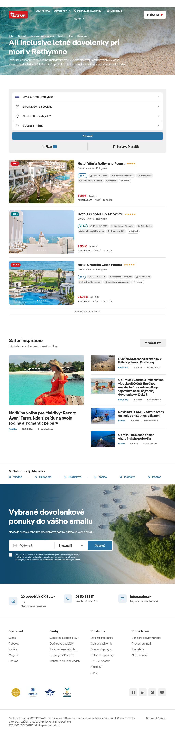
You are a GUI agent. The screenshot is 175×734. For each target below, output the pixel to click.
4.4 (84, 226)
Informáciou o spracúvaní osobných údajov (62, 559)
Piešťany (129, 477)
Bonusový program (102, 649)
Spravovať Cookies (156, 718)
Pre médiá (138, 649)
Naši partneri (139, 655)
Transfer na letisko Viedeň (65, 661)
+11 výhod (125, 180)
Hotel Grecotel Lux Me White (100, 214)
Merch (94, 672)
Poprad (156, 477)
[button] (87, 97)
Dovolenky (60, 10)
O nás (12, 637)
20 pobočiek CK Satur (38, 596)
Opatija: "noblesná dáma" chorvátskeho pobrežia (136, 437)
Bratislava (74, 477)
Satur (77, 18)
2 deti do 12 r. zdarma (91, 282)
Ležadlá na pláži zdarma (93, 231)
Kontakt (13, 661)
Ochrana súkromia (101, 643)
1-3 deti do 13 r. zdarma (92, 180)
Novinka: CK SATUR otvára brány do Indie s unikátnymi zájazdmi (141, 414)
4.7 (84, 175)
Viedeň (17, 477)
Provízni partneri (141, 643)
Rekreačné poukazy (102, 655)
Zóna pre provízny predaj (146, 637)
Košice (102, 477)
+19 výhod (133, 231)
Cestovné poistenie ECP (64, 637)
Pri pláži (112, 180)
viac (123, 64)
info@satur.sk (140, 596)
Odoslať (100, 545)
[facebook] (133, 692)
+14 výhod (137, 282)
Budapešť (45, 477)
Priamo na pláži (117, 231)
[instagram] (152, 692)
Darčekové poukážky (62, 643)
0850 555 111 (85, 596)
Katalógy (96, 666)
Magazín (14, 655)
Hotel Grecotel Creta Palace (100, 265)
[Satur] (18, 15)
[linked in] (143, 692)
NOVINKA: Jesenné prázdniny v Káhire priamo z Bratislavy (140, 361)
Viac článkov (153, 343)
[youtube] (162, 692)
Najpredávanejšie (128, 146)
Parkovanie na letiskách (63, 649)
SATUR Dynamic (100, 661)
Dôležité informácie (102, 637)
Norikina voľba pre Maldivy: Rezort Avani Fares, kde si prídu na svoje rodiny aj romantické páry (42, 418)
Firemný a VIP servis (61, 655)
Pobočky (14, 643)
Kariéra (13, 649)
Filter (50, 146)
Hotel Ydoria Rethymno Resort (101, 163)
